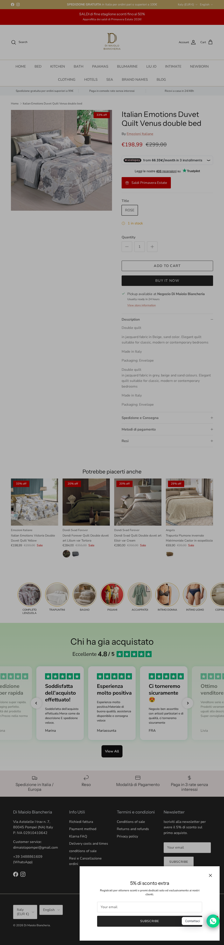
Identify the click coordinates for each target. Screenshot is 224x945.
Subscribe (149, 921)
